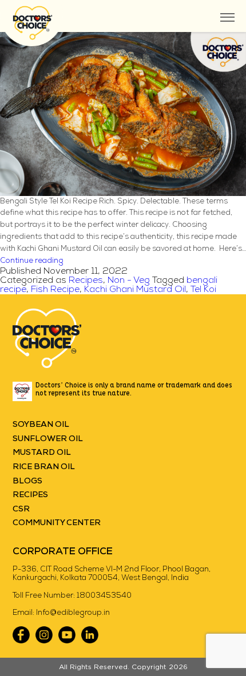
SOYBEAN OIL (41, 425)
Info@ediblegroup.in (73, 613)
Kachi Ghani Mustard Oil (135, 289)
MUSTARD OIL (42, 453)
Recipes (86, 280)
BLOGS (27, 481)
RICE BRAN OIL (44, 467)
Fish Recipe (55, 289)
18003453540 (104, 595)
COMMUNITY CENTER (57, 523)
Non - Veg (129, 280)
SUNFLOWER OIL (48, 439)
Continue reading (32, 261)
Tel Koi (203, 289)
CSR (21, 509)
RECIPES (30, 495)
